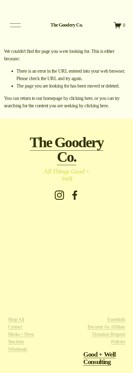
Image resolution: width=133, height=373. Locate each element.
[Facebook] (75, 195)
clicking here (80, 98)
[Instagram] (59, 195)
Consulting (97, 362)
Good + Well (99, 354)
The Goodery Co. (66, 25)
